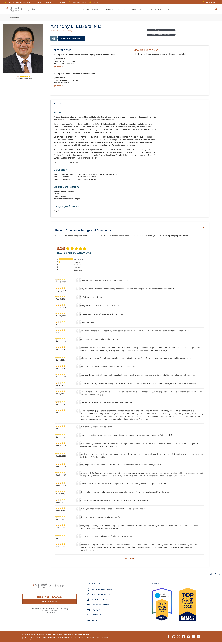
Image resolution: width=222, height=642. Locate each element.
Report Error (41, 637)
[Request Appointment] (67, 38)
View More (129, 558)
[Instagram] (173, 636)
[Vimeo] (193, 636)
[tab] (57, 103)
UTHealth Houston (82, 634)
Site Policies (74, 637)
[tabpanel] (105, 161)
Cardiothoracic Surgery (61, 31)
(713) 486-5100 (60, 58)
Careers (171, 9)
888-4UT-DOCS (49, 597)
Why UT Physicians (157, 9)
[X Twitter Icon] (178, 636)
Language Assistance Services (38, 639)
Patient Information (138, 9)
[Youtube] (188, 636)
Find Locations (107, 9)
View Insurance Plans (146, 50)
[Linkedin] (183, 636)
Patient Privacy (51, 637)
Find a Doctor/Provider (88, 9)
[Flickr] (198, 636)
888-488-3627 (49, 601)
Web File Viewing (63, 637)
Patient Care (122, 9)
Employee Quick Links (87, 637)
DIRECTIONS (59, 67)
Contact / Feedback (28, 637)
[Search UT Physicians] (216, 9)
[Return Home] (21, 9)
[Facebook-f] (168, 636)
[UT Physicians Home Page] (4, 17)
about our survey (197, 227)
